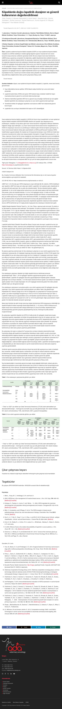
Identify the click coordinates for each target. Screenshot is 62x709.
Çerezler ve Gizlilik (6, 702)
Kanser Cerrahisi (6, 688)
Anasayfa (4, 8)
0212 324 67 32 (8, 665)
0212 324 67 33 (8, 666)
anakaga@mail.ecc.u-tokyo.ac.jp (26, 163)
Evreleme (5, 685)
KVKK (27, 702)
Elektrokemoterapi (7, 691)
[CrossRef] (13, 500)
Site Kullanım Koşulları (18, 702)
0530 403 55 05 (9, 668)
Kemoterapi (5, 690)
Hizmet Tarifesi (6, 681)
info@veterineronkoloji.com (13, 670)
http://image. (30, 565)
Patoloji (4, 686)
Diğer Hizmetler (6, 693)
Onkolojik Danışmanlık (8, 683)
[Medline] (7, 500)
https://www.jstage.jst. (8, 165)
